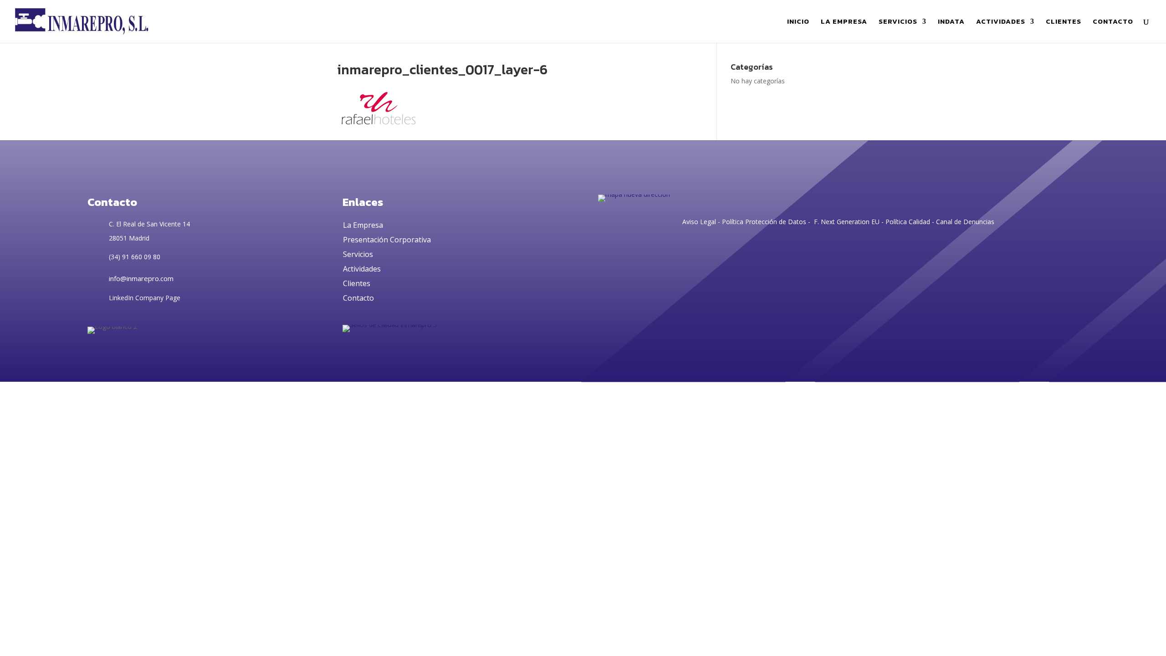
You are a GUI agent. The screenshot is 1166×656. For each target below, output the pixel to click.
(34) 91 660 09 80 (134, 256)
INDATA (951, 22)
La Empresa (363, 225)
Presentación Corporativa (387, 240)
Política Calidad (907, 221)
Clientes (356, 283)
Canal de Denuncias (965, 221)
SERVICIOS (898, 22)
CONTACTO (1113, 22)
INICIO (798, 22)
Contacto (358, 298)
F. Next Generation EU (847, 221)
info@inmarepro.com (141, 278)
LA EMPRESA (844, 22)
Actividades (362, 269)
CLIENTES (1063, 22)
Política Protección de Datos (763, 221)
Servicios (358, 254)
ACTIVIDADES (1000, 22)
